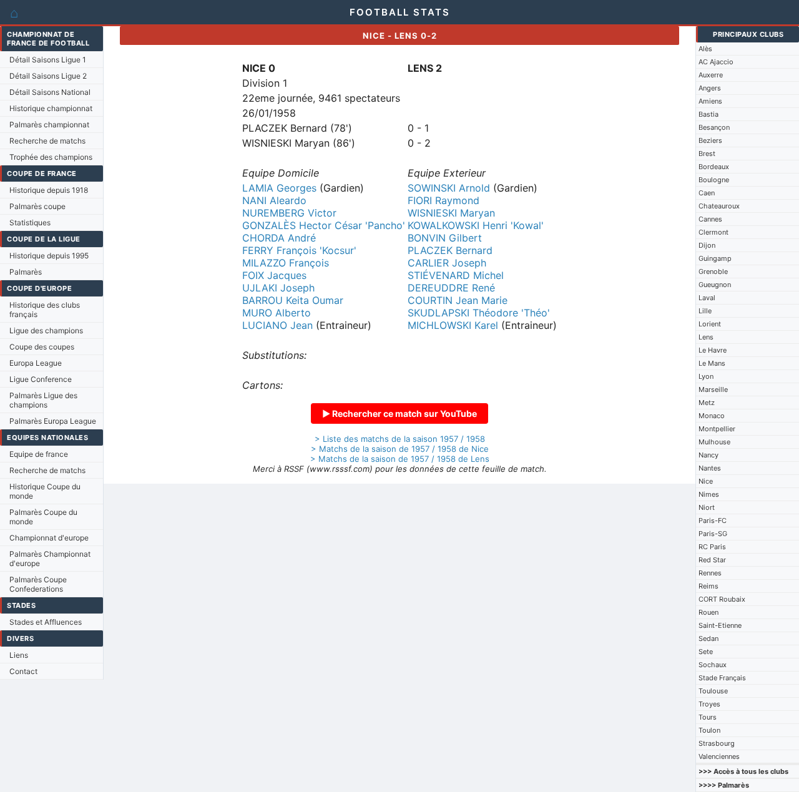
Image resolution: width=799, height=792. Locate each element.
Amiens (710, 101)
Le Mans (712, 363)
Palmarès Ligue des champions (43, 400)
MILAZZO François (285, 263)
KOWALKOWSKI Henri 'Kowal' (476, 225)
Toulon (709, 730)
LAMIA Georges (279, 188)
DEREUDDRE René (451, 287)
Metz (707, 402)
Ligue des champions (46, 330)
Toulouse (713, 691)
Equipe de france (38, 454)
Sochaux (713, 664)
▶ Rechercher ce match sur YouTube (399, 413)
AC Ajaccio (716, 61)
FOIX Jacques (274, 275)
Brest (707, 153)
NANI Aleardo (274, 200)
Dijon (707, 245)
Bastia (708, 114)
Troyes (709, 704)
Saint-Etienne (720, 625)
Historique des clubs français (44, 309)
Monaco (712, 415)
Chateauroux (719, 206)
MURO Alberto (276, 312)
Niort (707, 507)
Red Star (712, 559)
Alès (705, 48)
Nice (706, 481)
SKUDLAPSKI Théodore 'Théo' (479, 312)
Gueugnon (715, 284)
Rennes (710, 573)
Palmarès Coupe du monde (43, 516)
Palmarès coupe (37, 206)
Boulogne (714, 179)
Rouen (708, 612)
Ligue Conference (40, 379)
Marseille (713, 389)
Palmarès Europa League (52, 421)
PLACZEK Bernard (450, 250)
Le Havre (713, 350)
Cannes (710, 219)
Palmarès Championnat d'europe (50, 558)
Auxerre (711, 75)
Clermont (713, 232)
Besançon (714, 127)
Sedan (708, 638)
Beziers (710, 140)
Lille (705, 310)
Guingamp (715, 258)
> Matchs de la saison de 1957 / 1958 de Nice (400, 449)
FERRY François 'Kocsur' (299, 250)
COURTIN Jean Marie (457, 300)
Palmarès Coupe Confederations (38, 584)
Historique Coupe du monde (45, 491)
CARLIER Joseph (447, 263)
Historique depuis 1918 (48, 190)
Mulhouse (714, 442)
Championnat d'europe (49, 537)
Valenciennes (719, 756)
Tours (708, 717)
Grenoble (713, 271)
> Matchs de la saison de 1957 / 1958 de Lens (399, 459)
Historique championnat (50, 108)
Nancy (708, 455)
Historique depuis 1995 (49, 255)
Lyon (706, 376)
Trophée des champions (50, 157)
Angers (710, 88)
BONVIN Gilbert (445, 238)
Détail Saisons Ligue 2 (48, 76)
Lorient (710, 324)
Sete (706, 651)
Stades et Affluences (45, 622)
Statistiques (30, 222)
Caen (707, 192)
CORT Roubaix (722, 599)
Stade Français (722, 677)
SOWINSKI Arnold (449, 188)
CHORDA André (279, 238)
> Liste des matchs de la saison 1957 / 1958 (400, 439)
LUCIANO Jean (277, 325)
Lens (706, 337)
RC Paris (712, 546)
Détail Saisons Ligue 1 (47, 59)
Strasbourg (717, 743)
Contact (23, 671)
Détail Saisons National (50, 92)
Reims (708, 586)
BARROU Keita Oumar (292, 300)
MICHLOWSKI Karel (453, 325)
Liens (18, 655)
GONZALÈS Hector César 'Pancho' (323, 225)
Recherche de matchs (47, 140)
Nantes (710, 468)
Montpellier (717, 428)
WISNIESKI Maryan (451, 213)
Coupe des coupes (41, 346)
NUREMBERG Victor (289, 213)
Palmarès (25, 271)
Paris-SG (713, 533)
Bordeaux (714, 166)
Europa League (35, 363)
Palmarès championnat (49, 124)
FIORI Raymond (443, 200)
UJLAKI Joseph (278, 287)
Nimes (709, 494)
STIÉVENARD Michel (456, 275)
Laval (707, 297)
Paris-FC (713, 520)
